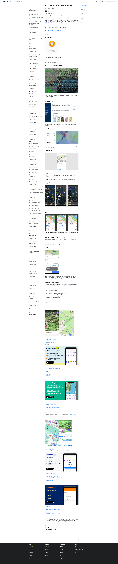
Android (82, 22)
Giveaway (30, 233)
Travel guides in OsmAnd (33, 243)
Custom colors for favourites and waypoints (53, 450)
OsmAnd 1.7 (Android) (32, 308)
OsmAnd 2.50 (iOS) (32, 228)
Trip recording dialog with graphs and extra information (56, 481)
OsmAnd (53, 532)
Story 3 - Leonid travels (33, 218)
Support (76, 552)
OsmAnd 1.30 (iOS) (32, 266)
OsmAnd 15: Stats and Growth (34, 56)
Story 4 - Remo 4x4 (32, 216)
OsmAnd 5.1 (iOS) (32, 53)
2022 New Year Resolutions (54, 31)
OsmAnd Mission (32, 240)
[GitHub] (48, 11)
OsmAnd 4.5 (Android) (32, 94)
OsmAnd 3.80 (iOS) (32, 149)
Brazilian (61, 556)
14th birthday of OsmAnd (33, 74)
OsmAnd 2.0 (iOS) (32, 258)
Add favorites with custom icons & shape (53, 368)
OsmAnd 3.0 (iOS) (32, 194)
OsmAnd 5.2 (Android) (32, 48)
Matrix (46, 555)
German (61, 549)
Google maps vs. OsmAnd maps (34, 283)
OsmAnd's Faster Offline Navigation (34, 54)
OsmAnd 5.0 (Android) (32, 59)
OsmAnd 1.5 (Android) (32, 312)
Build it (30, 555)
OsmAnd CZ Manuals (78, 549)
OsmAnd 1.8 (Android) (32, 307)
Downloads (31, 553)
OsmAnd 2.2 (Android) (32, 285)
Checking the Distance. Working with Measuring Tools (35, 15)
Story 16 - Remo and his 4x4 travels (34, 182)
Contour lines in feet (49, 403)
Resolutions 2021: (48, 287)
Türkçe (61, 559)
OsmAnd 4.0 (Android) (32, 134)
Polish (61, 553)
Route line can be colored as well (51, 479)
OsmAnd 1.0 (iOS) (32, 293)
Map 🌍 (30, 548)
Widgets (82, 13)
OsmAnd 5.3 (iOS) (32, 29)
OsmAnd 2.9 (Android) (32, 249)
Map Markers (31, 259)
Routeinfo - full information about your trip (36, 186)
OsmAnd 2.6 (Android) (32, 264)
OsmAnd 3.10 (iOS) (32, 179)
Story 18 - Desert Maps (32, 172)
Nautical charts (31, 298)
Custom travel (31, 241)
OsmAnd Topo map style (33, 273)
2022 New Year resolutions (33, 129)
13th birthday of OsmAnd (33, 101)
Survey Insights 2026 (32, 32)
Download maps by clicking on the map (53, 407)
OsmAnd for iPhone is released (34, 296)
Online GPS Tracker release (33, 236)
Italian (61, 550)
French (61, 548)
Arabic (61, 558)
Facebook (46, 550)
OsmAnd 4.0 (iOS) (32, 136)
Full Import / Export (49, 371)
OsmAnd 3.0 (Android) (32, 246)
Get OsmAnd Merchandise (79, 550)
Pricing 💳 (31, 546)
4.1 (66, 285)
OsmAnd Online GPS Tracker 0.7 (34, 195)
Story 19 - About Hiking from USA (34, 169)
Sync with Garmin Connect (33, 27)
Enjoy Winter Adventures (33, 36)
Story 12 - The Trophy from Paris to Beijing (36, 192)
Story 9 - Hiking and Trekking (33, 203)
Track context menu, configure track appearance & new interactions (58, 401)
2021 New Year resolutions (33, 143)
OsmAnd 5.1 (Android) (32, 51)
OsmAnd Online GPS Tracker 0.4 (34, 226)
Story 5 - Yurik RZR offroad (33, 215)
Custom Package (32, 156)
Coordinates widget (49, 369)
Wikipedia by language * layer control (52, 408)
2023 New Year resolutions (33, 110)
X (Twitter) (46, 548)
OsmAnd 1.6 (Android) (32, 314)
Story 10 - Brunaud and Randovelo (34, 202)
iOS (81, 21)
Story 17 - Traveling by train (33, 181)
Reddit (46, 549)
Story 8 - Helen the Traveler (33, 205)
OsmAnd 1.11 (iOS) (32, 288)
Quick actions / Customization (83, 17)
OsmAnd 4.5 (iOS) (32, 88)
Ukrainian (61, 552)
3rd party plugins (49, 374)
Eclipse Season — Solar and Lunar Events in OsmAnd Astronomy (36, 10)
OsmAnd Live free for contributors (52, 474)
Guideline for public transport (34, 223)
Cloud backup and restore (50, 473)
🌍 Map (18, 1)
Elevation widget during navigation (52, 507)
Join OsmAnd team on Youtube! (34, 301)
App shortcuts (48, 512)
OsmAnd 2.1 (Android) (32, 291)
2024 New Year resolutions (33, 83)
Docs (8, 1)
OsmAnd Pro (82, 6)
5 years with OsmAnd (32, 290)
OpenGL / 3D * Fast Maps (84, 8)
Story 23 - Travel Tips (32, 153)
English (61, 546)
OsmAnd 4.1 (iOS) (32, 131)
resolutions (49, 532)
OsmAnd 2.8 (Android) (32, 261)
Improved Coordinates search (51, 404)
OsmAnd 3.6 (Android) (32, 164)
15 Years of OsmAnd (32, 49)
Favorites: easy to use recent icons (52, 510)
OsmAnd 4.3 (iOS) (32, 111)
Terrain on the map (32, 106)
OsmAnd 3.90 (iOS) (32, 139)
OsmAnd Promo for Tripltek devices (34, 79)
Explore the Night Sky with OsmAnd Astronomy (34, 24)
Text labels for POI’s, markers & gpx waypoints (54, 340)
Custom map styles (32, 98)
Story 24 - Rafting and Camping (34, 151)
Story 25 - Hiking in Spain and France (35, 146)
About (30, 558)
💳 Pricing (14, 1)
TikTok (46, 552)
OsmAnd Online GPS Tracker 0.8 (34, 170)
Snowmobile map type (50, 342)
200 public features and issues (67, 304)
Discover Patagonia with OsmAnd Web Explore (35, 35)
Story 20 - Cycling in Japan (33, 167)
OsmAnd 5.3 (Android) (32, 30)
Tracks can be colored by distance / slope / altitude (55, 477)
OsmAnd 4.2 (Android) (32, 122)
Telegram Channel (48, 553)
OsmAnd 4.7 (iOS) (32, 76)
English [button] (97, 1)
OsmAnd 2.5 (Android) (32, 270)
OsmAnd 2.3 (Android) (32, 279)
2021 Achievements (83, 19)
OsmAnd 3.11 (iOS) (32, 176)
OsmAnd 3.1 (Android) (32, 238)
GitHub (101, 1)
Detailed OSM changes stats (33, 235)
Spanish (61, 555)
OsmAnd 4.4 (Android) (32, 104)
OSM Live (30, 278)
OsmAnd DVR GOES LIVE (33, 299)
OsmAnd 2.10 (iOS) (32, 248)
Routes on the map (32, 119)
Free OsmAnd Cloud (32, 91)
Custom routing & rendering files (52, 376)
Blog (10, 1)
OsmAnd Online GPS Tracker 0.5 (34, 208)
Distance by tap (48, 375)
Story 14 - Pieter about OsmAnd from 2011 (36, 189)
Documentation (83, 9)
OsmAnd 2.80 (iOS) (32, 207)
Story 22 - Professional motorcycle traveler (36, 161)
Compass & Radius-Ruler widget (51, 339)
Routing (82, 18)
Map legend (31, 552)
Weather (82, 10)
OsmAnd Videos (31, 254)
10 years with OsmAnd (32, 154)
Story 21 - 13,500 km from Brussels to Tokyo (36, 162)
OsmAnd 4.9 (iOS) (32, 65)
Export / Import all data (50, 448)
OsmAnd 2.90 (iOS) (32, 197)
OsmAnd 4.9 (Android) (32, 66)
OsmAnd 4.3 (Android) (32, 113)
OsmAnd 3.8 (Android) (32, 148)
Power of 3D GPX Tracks (33, 68)
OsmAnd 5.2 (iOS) (32, 46)
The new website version (33, 125)
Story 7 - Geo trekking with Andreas (34, 210)
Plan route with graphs (50, 449)
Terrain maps (31, 93)
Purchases (31, 550)
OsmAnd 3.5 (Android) (32, 184)
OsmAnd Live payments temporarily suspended (34, 252)
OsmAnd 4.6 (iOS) (32, 86)
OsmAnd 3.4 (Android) (32, 200)
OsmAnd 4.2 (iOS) (32, 124)
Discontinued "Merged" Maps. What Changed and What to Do (35, 12)
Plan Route (48, 338)
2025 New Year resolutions (33, 63)
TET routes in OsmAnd (32, 90)
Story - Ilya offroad (32, 221)
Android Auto (48, 506)
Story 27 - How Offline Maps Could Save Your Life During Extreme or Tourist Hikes (35, 117)
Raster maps (31, 96)
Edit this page (48, 534)
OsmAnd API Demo (32, 276)
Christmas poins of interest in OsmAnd (35, 271)
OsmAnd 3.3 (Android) (32, 224)
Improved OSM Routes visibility (51, 406)
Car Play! (47, 367)
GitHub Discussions (48, 546)
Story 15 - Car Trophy (32, 187)
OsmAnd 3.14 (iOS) (32, 157)
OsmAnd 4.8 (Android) (32, 73)
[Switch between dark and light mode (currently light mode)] (116, 1)
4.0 (65, 285)
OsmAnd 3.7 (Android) (32, 159)
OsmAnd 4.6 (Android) (32, 85)
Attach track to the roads (50, 372)
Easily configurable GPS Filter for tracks (53, 509)
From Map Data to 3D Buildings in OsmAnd (36, 21)
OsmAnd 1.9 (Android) (32, 305)
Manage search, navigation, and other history (54, 513)
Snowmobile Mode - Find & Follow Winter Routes (35, 39)
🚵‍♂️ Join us (22, 1)
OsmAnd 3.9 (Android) (32, 137)
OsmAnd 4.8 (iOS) (32, 71)
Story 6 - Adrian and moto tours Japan (35, 213)
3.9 (64, 285)
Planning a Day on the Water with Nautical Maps (36, 18)
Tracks (82, 14)
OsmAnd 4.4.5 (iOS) (32, 99)
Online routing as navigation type (52, 476)
